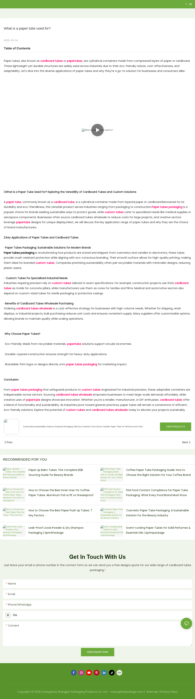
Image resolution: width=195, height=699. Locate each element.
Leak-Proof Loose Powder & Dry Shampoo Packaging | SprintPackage (56, 530)
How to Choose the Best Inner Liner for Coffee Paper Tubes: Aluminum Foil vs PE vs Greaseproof (61, 492)
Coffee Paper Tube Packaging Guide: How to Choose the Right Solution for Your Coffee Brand (158, 472)
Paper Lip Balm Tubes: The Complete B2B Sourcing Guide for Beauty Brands (56, 472)
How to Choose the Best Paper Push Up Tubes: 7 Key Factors (60, 512)
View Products (175, 426)
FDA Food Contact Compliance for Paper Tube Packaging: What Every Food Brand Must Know (157, 492)
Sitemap (152, 692)
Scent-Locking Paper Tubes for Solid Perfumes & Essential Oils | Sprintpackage (158, 530)
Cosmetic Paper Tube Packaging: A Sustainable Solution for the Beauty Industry (157, 512)
